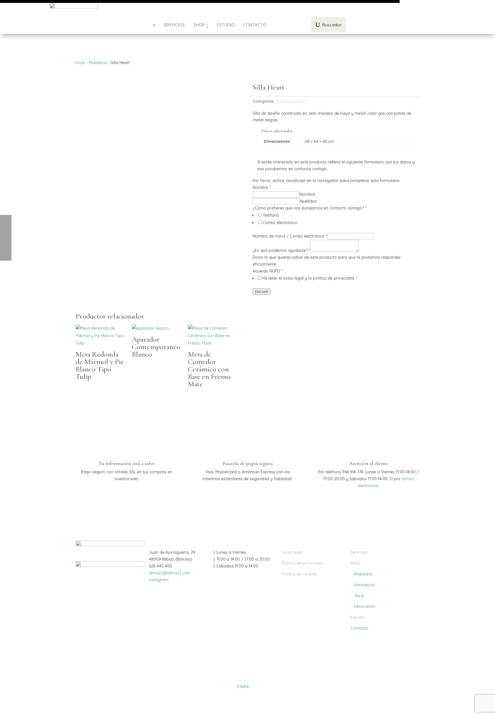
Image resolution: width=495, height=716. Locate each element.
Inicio (80, 62)
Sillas (300, 101)
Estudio (358, 617)
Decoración (363, 606)
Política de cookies (299, 574)
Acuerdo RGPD (268, 271)
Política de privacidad (302, 563)
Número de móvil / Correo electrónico (290, 236)
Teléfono (271, 215)
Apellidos (308, 201)
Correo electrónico (280, 222)
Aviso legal (292, 552)
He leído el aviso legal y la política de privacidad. (310, 278)
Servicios (359, 552)
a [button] (154, 25)
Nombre (307, 194)
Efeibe (243, 686)
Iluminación (363, 585)
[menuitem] (174, 24)
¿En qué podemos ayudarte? (281, 250)
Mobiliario (98, 62)
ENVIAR (261, 291)
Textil (357, 595)
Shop (355, 563)
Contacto (359, 628)
